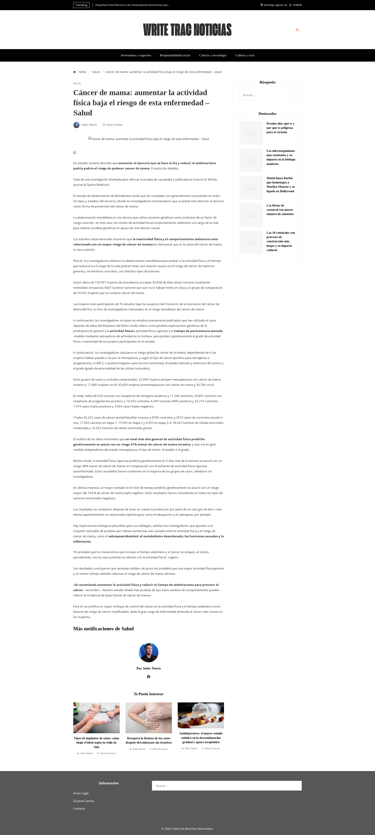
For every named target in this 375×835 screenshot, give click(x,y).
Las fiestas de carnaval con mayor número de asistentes (280, 210)
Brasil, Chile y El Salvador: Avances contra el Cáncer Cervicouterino (201, 743)
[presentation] (92, 4)
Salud (77, 83)
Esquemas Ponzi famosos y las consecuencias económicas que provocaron (132, 5)
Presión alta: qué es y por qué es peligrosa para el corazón (281, 128)
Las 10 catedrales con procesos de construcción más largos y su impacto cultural (281, 241)
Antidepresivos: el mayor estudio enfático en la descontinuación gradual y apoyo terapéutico (148, 738)
